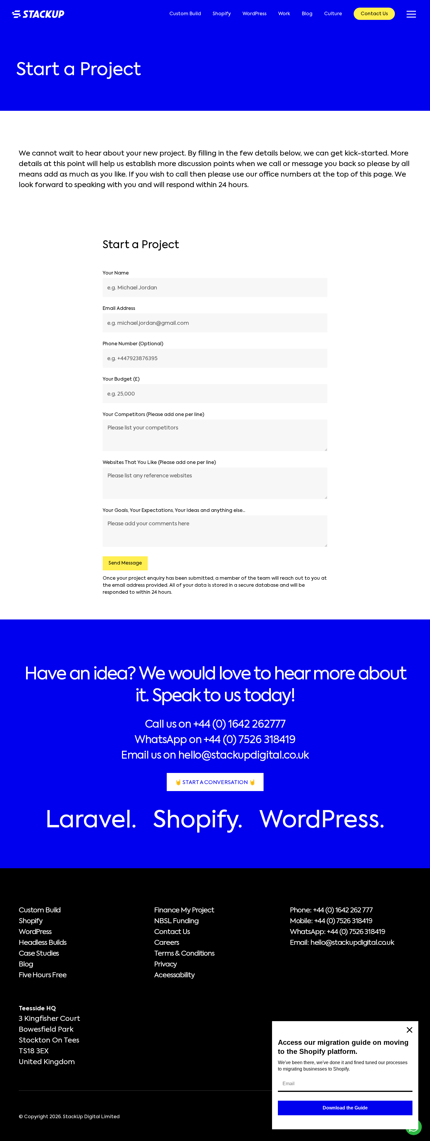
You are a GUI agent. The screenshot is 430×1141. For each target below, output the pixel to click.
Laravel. (91, 821)
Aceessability (174, 975)
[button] (411, 14)
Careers (166, 942)
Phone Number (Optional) (133, 344)
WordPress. (322, 821)
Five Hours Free (42, 975)
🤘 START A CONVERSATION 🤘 (215, 782)
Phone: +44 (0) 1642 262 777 (331, 910)
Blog (307, 14)
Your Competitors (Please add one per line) (153, 414)
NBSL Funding (176, 921)
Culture (333, 14)
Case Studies (39, 953)
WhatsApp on (215, 740)
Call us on (215, 724)
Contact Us (374, 14)
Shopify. (198, 821)
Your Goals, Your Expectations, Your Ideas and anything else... (174, 510)
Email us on (215, 755)
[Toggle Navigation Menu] (411, 14)
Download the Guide (345, 1107)
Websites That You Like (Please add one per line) (159, 462)
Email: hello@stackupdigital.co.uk (342, 942)
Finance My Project (184, 910)
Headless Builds (42, 942)
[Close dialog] (409, 1030)
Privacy (165, 964)
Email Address (119, 308)
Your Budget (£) (121, 379)
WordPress (254, 14)
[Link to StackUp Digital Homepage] (38, 14)
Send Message (125, 563)
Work (284, 14)
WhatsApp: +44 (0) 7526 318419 (337, 931)
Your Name (116, 273)
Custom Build (185, 14)
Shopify (222, 14)
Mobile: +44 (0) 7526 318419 (331, 921)
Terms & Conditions (184, 953)
